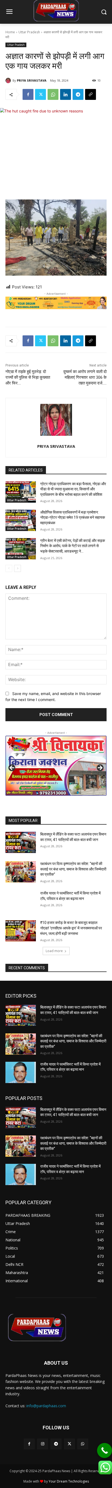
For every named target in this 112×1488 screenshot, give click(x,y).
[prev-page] (8, 568)
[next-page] (17, 568)
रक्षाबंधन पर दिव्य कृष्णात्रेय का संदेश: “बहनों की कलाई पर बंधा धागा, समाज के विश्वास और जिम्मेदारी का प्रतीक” (73, 868)
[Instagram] (42, 1444)
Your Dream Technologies (69, 1481)
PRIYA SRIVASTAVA (31, 80)
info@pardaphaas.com (46, 1405)
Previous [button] (12, 768)
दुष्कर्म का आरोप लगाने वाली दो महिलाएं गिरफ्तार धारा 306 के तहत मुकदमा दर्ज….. (85, 377)
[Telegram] (78, 94)
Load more (54, 951)
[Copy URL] (90, 94)
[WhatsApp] (53, 94)
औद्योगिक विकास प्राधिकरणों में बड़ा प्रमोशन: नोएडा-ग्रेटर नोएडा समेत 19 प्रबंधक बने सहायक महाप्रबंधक (72, 517)
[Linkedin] (65, 94)
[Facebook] (28, 94)
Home (10, 32)
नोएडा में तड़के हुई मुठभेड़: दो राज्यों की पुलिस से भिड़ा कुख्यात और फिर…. (27, 377)
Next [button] (100, 768)
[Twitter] (40, 94)
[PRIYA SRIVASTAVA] (9, 80)
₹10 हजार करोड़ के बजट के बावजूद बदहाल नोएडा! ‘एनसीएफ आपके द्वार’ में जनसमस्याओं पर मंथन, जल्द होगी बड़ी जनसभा (71, 927)
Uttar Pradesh (29, 32)
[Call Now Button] (104, 1450)
